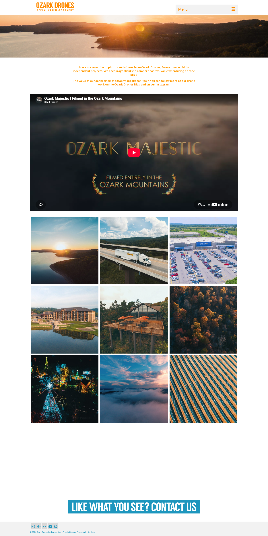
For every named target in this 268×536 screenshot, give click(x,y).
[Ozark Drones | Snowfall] (64, 458)
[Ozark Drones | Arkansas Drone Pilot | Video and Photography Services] (63, 7)
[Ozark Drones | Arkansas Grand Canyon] (134, 458)
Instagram (163, 84)
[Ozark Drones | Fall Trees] (203, 320)
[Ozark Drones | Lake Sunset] (64, 250)
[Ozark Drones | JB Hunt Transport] (134, 250)
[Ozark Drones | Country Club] (64, 320)
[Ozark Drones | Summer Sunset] (134, 389)
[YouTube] (50, 526)
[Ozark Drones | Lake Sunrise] (203, 458)
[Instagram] (33, 526)
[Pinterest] (55, 526)
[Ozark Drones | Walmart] (203, 250)
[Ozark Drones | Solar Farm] (203, 389)
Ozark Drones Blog (127, 84)
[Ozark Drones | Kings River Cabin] (134, 320)
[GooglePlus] (38, 526)
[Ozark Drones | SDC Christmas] (64, 389)
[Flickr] (44, 526)
